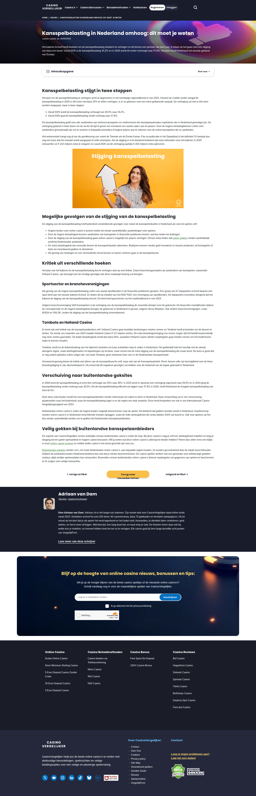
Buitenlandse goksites (53, 450)
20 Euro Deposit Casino (57, 683)
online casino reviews (61, 443)
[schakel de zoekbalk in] (195, 7)
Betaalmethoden (117, 7)
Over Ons (136, 751)
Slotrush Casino (181, 672)
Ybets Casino (180, 686)
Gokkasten (140, 7)
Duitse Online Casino (56, 658)
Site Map (135, 763)
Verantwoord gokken (142, 767)
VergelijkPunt (138, 783)
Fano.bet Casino (181, 707)
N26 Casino (94, 683)
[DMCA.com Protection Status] (178, 771)
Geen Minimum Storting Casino (61, 665)
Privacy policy (138, 759)
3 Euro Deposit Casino (57, 690)
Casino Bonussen (91, 7)
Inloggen (172, 7)
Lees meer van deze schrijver (76, 541)
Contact (135, 747)
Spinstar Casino (181, 679)
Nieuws (53, 17)
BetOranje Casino (182, 693)
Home (45, 17)
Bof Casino (179, 658)
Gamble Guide (138, 771)
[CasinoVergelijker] (52, 7)
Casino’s (70, 7)
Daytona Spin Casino (184, 700)
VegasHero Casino (183, 665)
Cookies (135, 755)
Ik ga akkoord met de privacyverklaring (131, 606)
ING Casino (94, 676)
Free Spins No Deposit (142, 658)
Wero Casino (94, 669)
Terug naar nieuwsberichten (128, 475)
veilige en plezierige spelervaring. (91, 764)
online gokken (180, 238)
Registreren (157, 7)
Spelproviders (138, 779)
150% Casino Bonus (141, 665)
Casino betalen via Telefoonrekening (97, 660)
